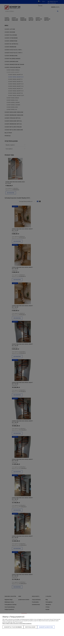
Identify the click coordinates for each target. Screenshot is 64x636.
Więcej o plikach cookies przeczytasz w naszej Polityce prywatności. (17, 623)
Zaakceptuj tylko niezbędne (13, 627)
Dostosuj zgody (30, 627)
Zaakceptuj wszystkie (46, 627)
